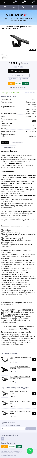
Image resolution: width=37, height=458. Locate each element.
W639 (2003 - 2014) (31, 110)
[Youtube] (2, 438)
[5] (32, 92)
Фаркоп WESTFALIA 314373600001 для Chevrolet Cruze (20, 377)
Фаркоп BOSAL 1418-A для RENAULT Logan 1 (20, 412)
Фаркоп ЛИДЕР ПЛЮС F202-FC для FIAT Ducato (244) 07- (20, 367)
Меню (14, 7)
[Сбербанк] (18, 83)
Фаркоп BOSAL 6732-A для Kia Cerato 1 (18, 392)
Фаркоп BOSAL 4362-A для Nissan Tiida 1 (19, 402)
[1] (25, 92)
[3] (28, 92)
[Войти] (4, 2)
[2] (27, 92)
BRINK (34, 99)
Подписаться (31, 429)
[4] (30, 92)
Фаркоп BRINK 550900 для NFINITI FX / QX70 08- (20, 358)
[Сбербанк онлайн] (25, 83)
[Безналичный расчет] (11, 83)
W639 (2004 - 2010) (31, 112)
